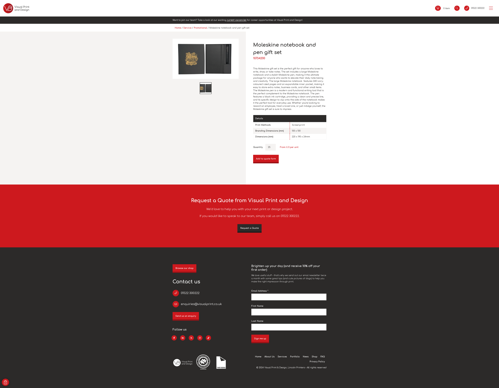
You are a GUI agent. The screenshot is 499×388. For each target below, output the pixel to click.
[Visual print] (16, 8)
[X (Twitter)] (191, 337)
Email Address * (259, 291)
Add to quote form (266, 159)
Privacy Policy (317, 361)
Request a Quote (249, 228)
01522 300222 (190, 293)
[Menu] (491, 8)
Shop (314, 357)
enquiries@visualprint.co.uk (201, 304)
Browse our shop (184, 268)
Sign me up (260, 338)
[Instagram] (199, 337)
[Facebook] (174, 337)
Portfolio (295, 357)
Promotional (200, 28)
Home (178, 28)
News (306, 357)
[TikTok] (208, 337)
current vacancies (236, 20)
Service (187, 28)
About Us (269, 357)
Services (282, 357)
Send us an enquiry (185, 316)
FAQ (322, 357)
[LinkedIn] (182, 337)
